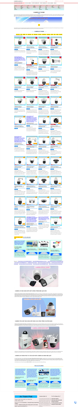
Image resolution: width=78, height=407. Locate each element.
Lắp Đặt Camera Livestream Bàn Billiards (18, 247)
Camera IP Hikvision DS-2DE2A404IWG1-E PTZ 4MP (42, 186)
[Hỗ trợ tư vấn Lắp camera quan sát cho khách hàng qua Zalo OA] (75, 402)
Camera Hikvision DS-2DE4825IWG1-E (18, 47)
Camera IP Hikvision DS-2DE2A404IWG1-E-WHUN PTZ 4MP (55, 167)
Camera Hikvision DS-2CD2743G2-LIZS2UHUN (42, 67)
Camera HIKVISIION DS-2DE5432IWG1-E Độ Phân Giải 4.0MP (19, 187)
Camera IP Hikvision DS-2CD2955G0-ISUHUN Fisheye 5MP (43, 206)
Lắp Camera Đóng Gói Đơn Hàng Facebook (55, 378)
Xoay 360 (60, 34)
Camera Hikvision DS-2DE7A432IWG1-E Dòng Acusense (31, 123)
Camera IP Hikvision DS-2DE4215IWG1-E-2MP (18, 167)
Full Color (39, 34)
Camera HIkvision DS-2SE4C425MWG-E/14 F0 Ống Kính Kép (31, 67)
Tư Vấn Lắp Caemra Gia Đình (56, 402)
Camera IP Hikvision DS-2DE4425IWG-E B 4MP (42, 167)
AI (26, 34)
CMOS (57, 34)
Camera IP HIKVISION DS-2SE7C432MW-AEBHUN (54, 47)
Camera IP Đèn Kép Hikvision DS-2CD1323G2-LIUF (55, 261)
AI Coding (48, 34)
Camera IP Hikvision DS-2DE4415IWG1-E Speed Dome (19, 126)
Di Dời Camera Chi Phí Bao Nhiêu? (43, 378)
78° (32, 34)
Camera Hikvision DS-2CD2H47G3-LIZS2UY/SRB (30, 47)
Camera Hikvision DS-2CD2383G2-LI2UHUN (18, 87)
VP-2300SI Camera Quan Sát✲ (32, 262)
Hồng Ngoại (35, 34)
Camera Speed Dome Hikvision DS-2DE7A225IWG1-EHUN (31, 146)
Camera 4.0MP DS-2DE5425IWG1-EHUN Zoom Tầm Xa (55, 186)
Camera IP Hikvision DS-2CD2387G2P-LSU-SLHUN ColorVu (30, 207)
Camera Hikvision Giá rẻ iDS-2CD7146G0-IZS (25, 261)
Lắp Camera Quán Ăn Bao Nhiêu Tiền (31, 380)
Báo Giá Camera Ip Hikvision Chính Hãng (55, 251)
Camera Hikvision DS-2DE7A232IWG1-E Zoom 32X (18, 144)
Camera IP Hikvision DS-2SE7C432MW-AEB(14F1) (18, 63)
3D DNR (24, 34)
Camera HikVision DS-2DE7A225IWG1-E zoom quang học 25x (55, 147)
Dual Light (29, 34)
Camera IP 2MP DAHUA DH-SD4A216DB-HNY (42, 221)
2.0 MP (52, 34)
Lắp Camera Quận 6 (54, 398)
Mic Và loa (18, 34)
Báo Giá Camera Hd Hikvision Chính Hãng (43, 249)
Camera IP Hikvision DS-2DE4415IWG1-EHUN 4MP (54, 106)
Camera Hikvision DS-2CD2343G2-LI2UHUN (30, 87)
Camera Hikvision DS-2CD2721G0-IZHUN (42, 106)
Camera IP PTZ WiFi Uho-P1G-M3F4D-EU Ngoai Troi (55, 227)
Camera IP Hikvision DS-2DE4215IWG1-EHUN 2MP (42, 146)
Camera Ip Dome (39, 12)
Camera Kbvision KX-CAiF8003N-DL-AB (20, 262)
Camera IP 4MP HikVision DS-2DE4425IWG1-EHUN (55, 206)
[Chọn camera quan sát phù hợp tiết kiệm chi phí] (63, 8)
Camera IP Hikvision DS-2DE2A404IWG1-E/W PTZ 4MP (30, 186)
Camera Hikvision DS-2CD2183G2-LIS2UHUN (18, 106)
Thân (54, 34)
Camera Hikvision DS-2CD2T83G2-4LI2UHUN (54, 67)
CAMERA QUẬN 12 (18, 1)
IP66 (21, 34)
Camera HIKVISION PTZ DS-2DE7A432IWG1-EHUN (54, 87)
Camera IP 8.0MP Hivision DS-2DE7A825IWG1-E (43, 87)
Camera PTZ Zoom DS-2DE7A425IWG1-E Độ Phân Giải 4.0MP (55, 127)
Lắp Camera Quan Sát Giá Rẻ (56, 400)
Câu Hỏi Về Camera (54, 401)
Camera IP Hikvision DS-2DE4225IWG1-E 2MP (42, 126)
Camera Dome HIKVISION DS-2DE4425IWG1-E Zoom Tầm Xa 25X (19, 227)
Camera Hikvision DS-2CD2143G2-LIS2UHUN (30, 106)
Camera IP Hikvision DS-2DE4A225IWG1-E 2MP (30, 167)
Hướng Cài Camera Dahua (56, 404)
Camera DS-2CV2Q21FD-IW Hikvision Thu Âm (40, 261)
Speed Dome (44, 34)
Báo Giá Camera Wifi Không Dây (20, 377)
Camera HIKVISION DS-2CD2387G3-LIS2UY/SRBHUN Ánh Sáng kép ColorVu (31, 224)
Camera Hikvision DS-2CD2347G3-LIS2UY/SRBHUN (42, 47)
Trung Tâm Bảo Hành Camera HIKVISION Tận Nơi (32, 249)
